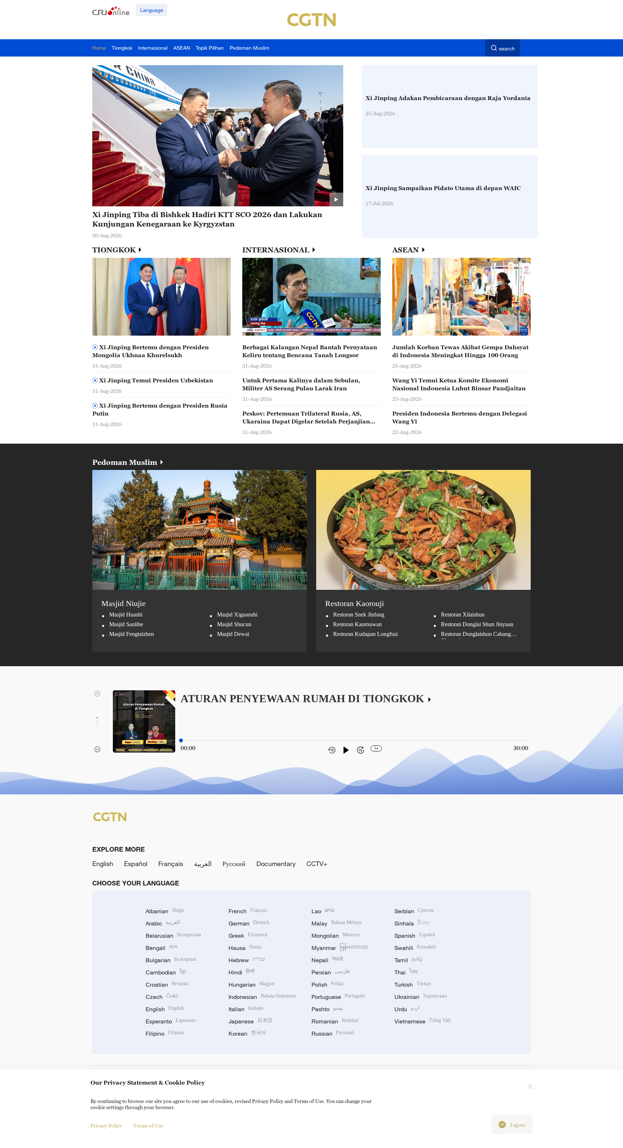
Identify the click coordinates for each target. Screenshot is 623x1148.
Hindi (242, 972)
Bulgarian (171, 960)
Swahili (415, 947)
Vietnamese (422, 1021)
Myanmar (340, 947)
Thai (406, 972)
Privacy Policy (106, 1125)
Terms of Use (148, 1125)
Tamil (408, 960)
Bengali (161, 947)
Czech (162, 996)
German (249, 923)
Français (170, 863)
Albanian (165, 911)
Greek (248, 935)
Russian (333, 1033)
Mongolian (335, 935)
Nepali (327, 960)
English (102, 863)
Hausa (245, 947)
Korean (247, 1033)
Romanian (335, 1021)
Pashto (327, 1009)
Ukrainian (420, 996)
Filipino (165, 1033)
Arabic (163, 923)
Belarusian (173, 935)
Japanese (251, 1021)
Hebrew (247, 960)
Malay (337, 923)
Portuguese (338, 996)
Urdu (406, 1009)
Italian (246, 1009)
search (507, 48)
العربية (203, 863)
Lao (323, 911)
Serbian (414, 911)
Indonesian (262, 996)
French (248, 911)
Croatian (167, 984)
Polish (328, 984)
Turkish (412, 984)
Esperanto (171, 1021)
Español (135, 863)
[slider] (181, 740)
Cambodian (166, 972)
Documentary (276, 863)
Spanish (414, 935)
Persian (331, 972)
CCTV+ (316, 863)
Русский (234, 863)
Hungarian (252, 984)
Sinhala (412, 923)
